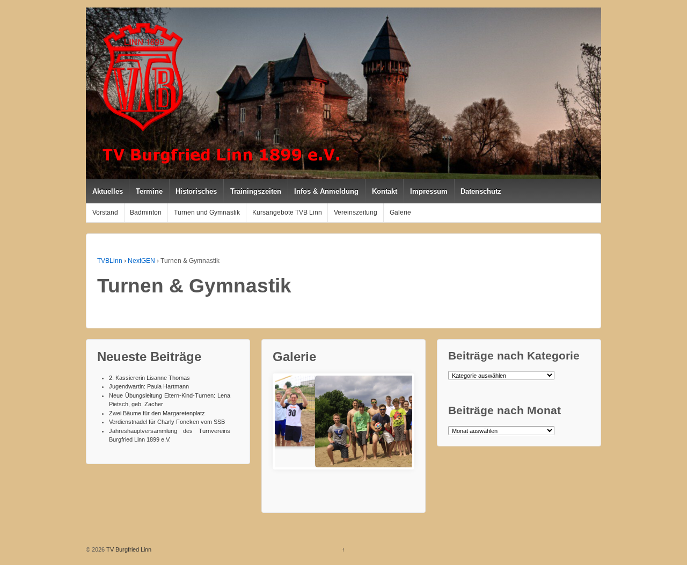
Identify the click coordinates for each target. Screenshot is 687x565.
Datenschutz (481, 191)
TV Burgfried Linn (128, 549)
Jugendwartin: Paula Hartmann (149, 386)
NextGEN (141, 261)
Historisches (196, 191)
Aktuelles (107, 191)
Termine (149, 191)
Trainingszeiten (255, 191)
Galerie (400, 212)
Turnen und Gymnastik (207, 212)
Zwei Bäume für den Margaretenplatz (157, 413)
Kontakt (384, 191)
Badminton (146, 212)
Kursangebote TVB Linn (287, 212)
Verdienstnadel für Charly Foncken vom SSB (167, 422)
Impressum (429, 191)
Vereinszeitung (355, 212)
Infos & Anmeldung (326, 191)
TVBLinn (109, 261)
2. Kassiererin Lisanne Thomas (149, 378)
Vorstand (105, 212)
